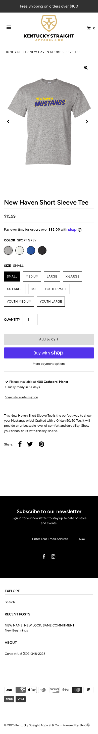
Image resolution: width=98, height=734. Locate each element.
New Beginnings (16, 630)
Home (9, 52)
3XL (33, 289)
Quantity (12, 319)
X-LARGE (72, 276)
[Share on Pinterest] (41, 444)
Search (10, 602)
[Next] (87, 121)
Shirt (21, 52)
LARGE (52, 276)
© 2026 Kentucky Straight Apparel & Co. (32, 725)
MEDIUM (32, 276)
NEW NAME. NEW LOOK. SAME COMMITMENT (39, 625)
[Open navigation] (9, 28)
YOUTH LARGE (51, 301)
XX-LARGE (15, 289)
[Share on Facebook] (20, 444)
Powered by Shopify (76, 725)
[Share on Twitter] (30, 444)
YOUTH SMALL (56, 289)
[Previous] (8, 121)
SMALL (12, 276)
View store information (21, 397)
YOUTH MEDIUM (19, 301)
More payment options (49, 363)
